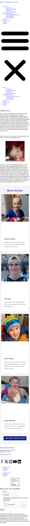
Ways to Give (6, 20)
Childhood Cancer (7, 13)
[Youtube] (15, 462)
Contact (5, 22)
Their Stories (9, 16)
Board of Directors (11, 9)
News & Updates (10, 12)
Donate (5, 23)
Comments (6, 494)
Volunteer (5, 468)
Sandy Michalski (9, 420)
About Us (8, 7)
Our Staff (8, 10)
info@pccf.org (7, 454)
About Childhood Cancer (12, 15)
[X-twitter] (6, 462)
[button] (15, 55)
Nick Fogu (7, 299)
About (4, 6)
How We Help (10, 17)
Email (5, 491)
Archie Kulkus (9, 358)
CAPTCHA (6, 500)
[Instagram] (11, 462)
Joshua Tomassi (9, 239)
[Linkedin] (19, 462)
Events (5, 19)
